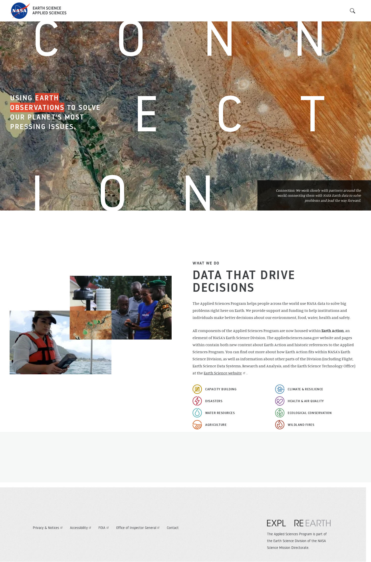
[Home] (38, 11)
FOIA (101, 527)
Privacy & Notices (46, 527)
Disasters (213, 401)
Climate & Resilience (305, 389)
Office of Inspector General (136, 527)
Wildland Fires (301, 424)
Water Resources (220, 412)
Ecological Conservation (310, 412)
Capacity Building (220, 389)
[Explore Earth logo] (299, 525)
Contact (173, 527)
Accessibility (79, 527)
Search (352, 11)
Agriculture (216, 424)
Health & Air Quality (306, 401)
